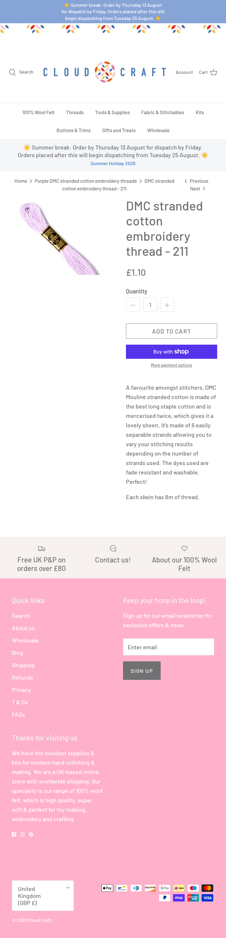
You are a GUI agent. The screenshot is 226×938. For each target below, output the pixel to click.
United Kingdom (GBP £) (29, 895)
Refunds (22, 677)
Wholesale (158, 130)
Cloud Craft (39, 920)
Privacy (21, 689)
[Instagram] (22, 834)
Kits (200, 112)
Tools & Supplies (112, 112)
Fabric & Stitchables (162, 112)
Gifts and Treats (119, 130)
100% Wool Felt (38, 112)
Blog (17, 652)
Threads (75, 112)
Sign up (142, 671)
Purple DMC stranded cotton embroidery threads (86, 181)
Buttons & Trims (73, 130)
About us (23, 627)
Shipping (23, 664)
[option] (61, 236)
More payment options (171, 365)
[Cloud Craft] (104, 72)
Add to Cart (171, 331)
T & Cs (20, 701)
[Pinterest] (31, 834)
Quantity (136, 291)
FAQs (18, 714)
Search (21, 615)
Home (20, 181)
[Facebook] (14, 834)
